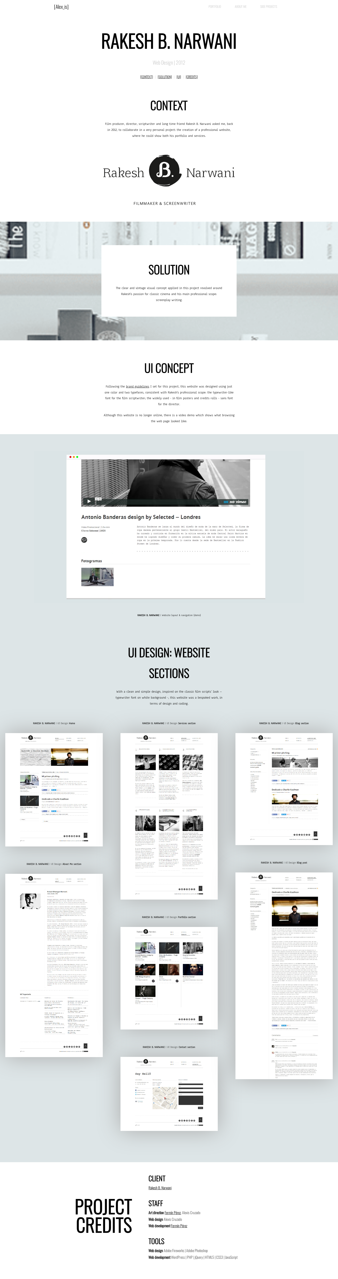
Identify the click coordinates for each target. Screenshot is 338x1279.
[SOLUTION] (165, 76)
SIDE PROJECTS (268, 6)
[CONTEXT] (146, 76)
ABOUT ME (240, 6)
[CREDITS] (192, 76)
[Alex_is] (61, 6)
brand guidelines (137, 386)
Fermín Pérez (173, 1212)
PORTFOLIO (215, 6)
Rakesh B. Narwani (160, 1187)
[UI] (179, 76)
